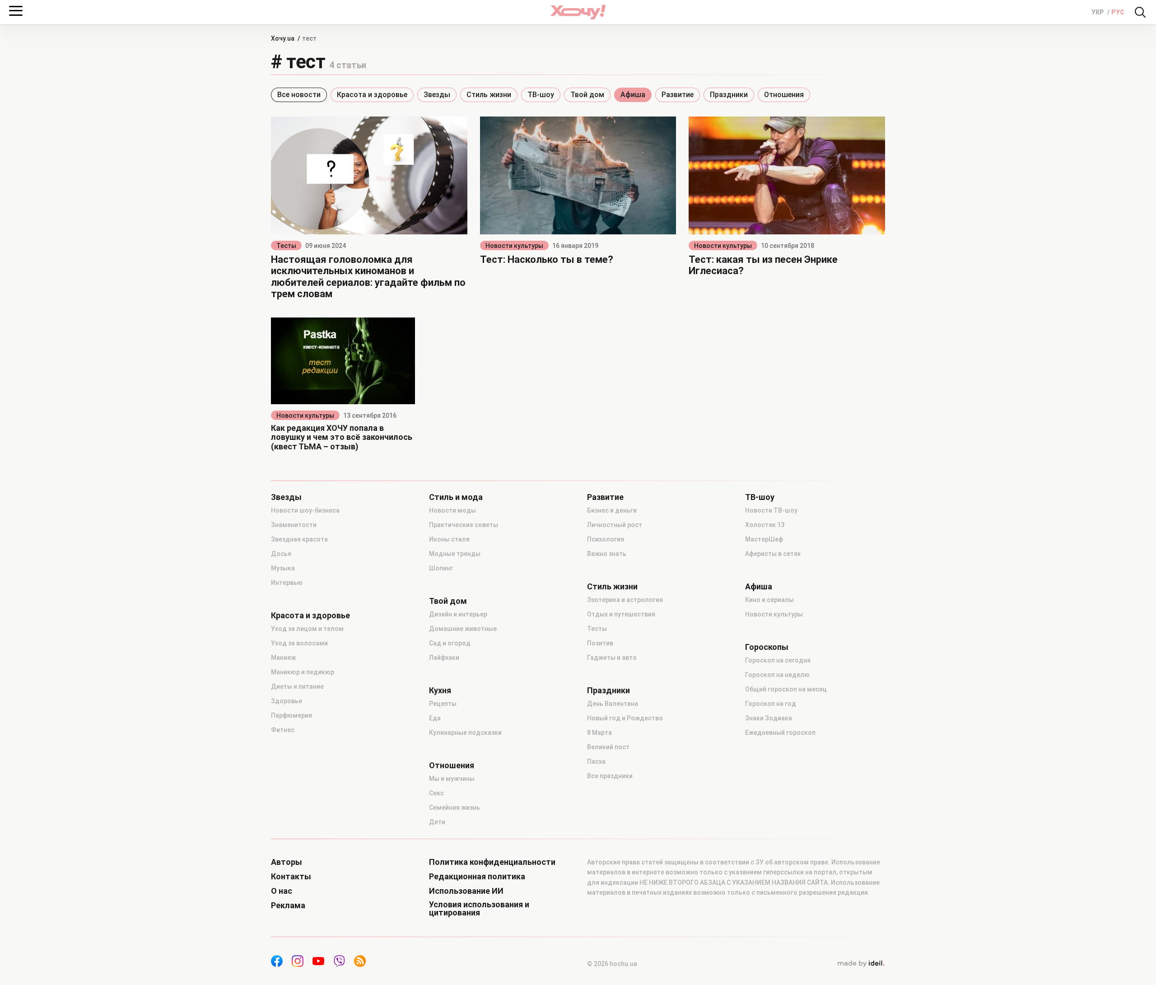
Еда (435, 718)
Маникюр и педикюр (302, 672)
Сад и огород (450, 643)
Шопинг (441, 568)
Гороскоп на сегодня (778, 660)
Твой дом (587, 94)
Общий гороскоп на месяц (786, 689)
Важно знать (606, 553)
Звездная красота (299, 539)
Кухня (440, 690)
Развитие (678, 94)
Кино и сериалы (769, 599)
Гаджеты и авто (612, 657)
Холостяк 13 (764, 524)
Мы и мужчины (452, 778)
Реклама (288, 905)
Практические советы (463, 524)
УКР (1098, 12)
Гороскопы (766, 647)
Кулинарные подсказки (465, 732)
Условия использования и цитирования (479, 909)
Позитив (600, 643)
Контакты (291, 877)
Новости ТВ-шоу (771, 510)
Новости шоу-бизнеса (305, 510)
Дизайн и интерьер (458, 614)
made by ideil (860, 964)
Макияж (283, 657)
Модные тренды (454, 553)
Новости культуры (514, 245)
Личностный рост (614, 524)
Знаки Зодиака (768, 718)
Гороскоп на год (770, 703)
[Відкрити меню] (16, 11)
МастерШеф (764, 539)
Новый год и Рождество (625, 718)
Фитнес (282, 729)
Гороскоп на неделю (777, 674)
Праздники (729, 94)
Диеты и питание (297, 686)
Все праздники (610, 776)
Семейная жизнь (454, 807)
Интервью (287, 582)
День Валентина (612, 703)
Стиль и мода (456, 497)
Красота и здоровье (372, 94)
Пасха (596, 761)
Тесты (286, 245)
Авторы (286, 862)
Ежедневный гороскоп (780, 732)
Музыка (283, 568)
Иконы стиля (449, 539)
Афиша (632, 94)
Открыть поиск (1140, 12)
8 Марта (599, 732)
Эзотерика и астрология (625, 599)
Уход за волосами (299, 643)
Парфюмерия (291, 715)
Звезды (437, 94)
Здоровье (286, 701)
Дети (437, 822)
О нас (281, 891)
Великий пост (608, 747)
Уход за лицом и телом (307, 628)
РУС (1117, 12)
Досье (281, 553)
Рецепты (443, 703)
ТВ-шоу (540, 94)
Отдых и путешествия (621, 614)
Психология (605, 539)
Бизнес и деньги (612, 510)
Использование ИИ (466, 891)
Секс (436, 793)
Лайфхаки (444, 657)
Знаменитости (294, 524)
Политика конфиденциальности (492, 862)
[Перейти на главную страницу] (578, 12)
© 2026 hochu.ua (612, 964)
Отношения (784, 94)
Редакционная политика (477, 877)
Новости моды (452, 510)
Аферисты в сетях (773, 553)
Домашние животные (463, 628)
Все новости (299, 94)
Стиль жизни (488, 94)
